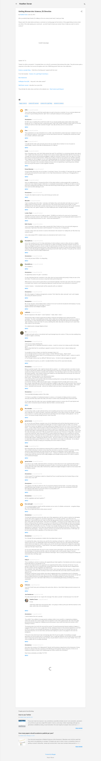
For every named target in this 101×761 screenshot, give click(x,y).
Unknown (27, 585)
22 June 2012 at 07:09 (37, 301)
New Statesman (23, 77)
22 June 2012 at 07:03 (37, 291)
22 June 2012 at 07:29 (37, 341)
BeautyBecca (28, 240)
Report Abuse (50, 757)
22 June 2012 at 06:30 (33, 151)
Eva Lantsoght (29, 504)
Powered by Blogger (50, 754)
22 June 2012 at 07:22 (35, 312)
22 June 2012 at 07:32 (37, 392)
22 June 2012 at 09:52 (37, 515)
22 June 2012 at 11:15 (37, 536)
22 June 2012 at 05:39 (37, 119)
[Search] (85, 4)
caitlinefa (27, 312)
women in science (58, 103)
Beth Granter (28, 224)
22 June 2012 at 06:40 (35, 200)
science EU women (34, 103)
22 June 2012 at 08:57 (37, 495)
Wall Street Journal (23, 85)
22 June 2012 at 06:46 (37, 224)
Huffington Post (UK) (24, 81)
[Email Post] (19, 100)
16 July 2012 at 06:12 (43, 599)
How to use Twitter (25, 715)
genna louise (28, 421)
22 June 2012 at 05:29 (33, 110)
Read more (79, 728)
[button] (81, 11)
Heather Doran (25, 4)
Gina (26, 130)
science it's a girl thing (46, 103)
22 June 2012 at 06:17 (33, 141)
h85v (26, 110)
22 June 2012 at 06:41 (38, 213)
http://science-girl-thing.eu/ (57, 89)
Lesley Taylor (28, 213)
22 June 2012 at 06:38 (33, 180)
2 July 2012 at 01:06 (35, 585)
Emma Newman (29, 169)
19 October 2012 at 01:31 (37, 645)
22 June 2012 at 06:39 (37, 192)
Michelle (27, 200)
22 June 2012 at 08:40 (37, 483)
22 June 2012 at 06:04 (33, 130)
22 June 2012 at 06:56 (38, 240)
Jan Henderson (29, 594)
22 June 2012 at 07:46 (33, 446)
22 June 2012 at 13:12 (34, 559)
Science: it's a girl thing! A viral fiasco (38, 74)
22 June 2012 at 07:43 (37, 421)
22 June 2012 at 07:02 (37, 272)
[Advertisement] (50, 693)
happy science (23, 103)
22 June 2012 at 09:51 (38, 504)
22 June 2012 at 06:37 (39, 169)
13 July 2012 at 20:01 (37, 614)
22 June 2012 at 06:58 (38, 264)
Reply (26, 116)
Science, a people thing (24, 70)
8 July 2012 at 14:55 (38, 594)
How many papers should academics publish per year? (36, 733)
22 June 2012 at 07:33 (37, 408)
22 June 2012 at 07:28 (32, 332)
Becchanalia (28, 408)
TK (25, 332)
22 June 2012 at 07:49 (37, 461)
